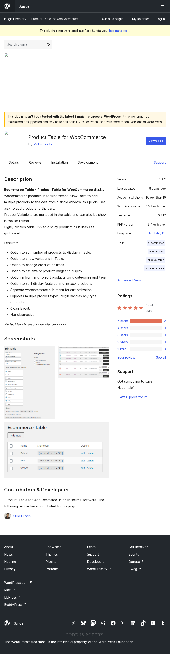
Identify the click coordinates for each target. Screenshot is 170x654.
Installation (59, 162)
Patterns (52, 569)
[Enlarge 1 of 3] (49, 352)
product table (156, 259)
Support (160, 162)
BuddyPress (15, 604)
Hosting (10, 562)
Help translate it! (119, 30)
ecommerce (156, 251)
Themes (52, 554)
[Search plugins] (48, 44)
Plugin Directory (15, 19)
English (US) (157, 233)
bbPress (12, 597)
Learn (91, 547)
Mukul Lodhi (42, 144)
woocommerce (154, 268)
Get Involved (138, 547)
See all (161, 357)
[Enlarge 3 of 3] (104, 428)
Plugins (51, 562)
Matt (10, 590)
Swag (135, 569)
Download (155, 140)
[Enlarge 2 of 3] (104, 352)
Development (88, 162)
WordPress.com (18, 582)
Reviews (35, 162)
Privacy (10, 569)
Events (134, 554)
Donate (136, 562)
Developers (95, 562)
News (8, 554)
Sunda (18, 623)
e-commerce (156, 242)
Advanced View (129, 280)
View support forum (132, 397)
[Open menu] (163, 6)
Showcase (54, 547)
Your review (126, 357)
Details (13, 162)
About (8, 547)
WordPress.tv (99, 569)
